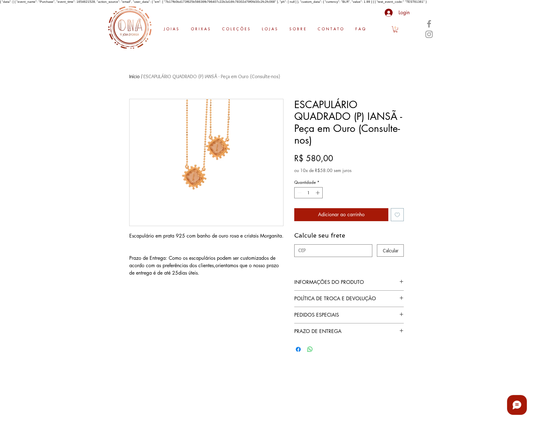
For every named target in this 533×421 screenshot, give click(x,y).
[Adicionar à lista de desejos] (397, 214)
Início (134, 76)
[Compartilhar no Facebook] (298, 349)
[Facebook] (429, 24)
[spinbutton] (309, 192)
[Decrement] (299, 192)
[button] (395, 29)
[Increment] (318, 192)
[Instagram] (429, 34)
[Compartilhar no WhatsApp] (310, 349)
